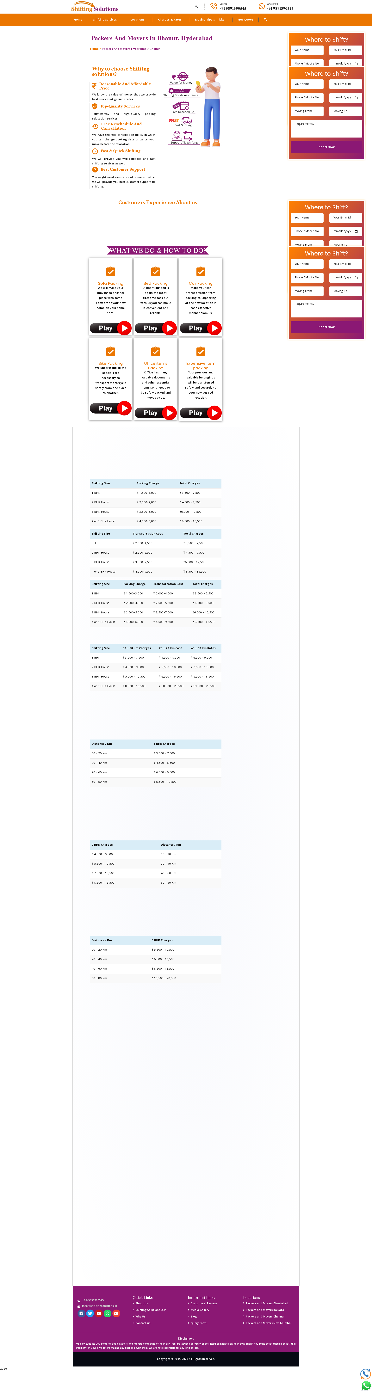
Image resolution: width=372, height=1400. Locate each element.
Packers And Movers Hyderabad (124, 49)
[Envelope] (116, 1313)
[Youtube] (99, 1313)
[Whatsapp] (107, 1313)
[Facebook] (81, 1313)
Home (94, 49)
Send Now (327, 147)
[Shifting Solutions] (95, 7)
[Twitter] (90, 1313)
